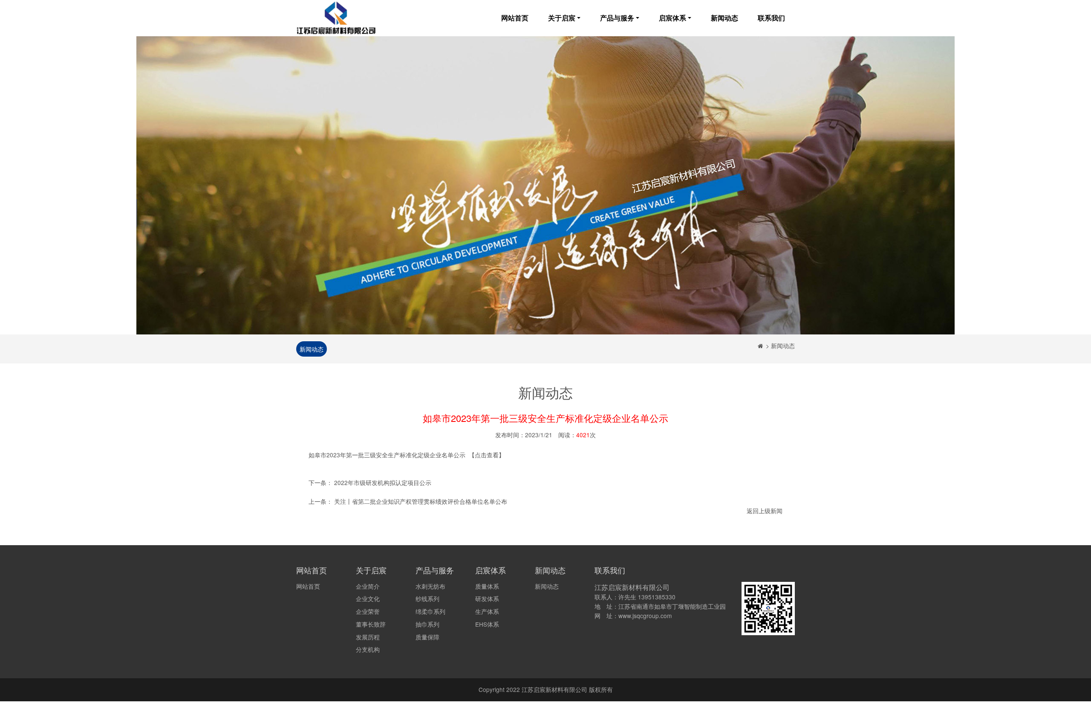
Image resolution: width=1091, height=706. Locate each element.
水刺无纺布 (430, 586)
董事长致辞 (371, 624)
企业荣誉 (368, 611)
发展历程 (368, 637)
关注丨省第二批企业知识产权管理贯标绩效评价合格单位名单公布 (420, 501)
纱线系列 (427, 598)
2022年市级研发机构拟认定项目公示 (382, 482)
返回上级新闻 (764, 510)
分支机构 (368, 649)
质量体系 (487, 586)
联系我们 (771, 18)
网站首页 (514, 18)
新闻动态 (724, 18)
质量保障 (427, 637)
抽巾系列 (427, 624)
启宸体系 (672, 18)
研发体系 (487, 598)
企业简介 (368, 586)
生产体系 (487, 611)
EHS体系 (487, 624)
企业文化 (368, 598)
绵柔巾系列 (430, 611)
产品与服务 (617, 18)
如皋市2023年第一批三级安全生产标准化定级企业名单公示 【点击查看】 (407, 454)
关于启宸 (561, 18)
